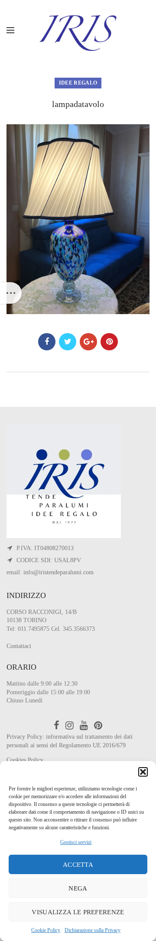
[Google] (88, 341)
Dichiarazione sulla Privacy (92, 930)
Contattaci (18, 646)
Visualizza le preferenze (78, 912)
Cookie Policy (45, 930)
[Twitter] (67, 341)
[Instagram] (69, 725)
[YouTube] (84, 725)
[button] (143, 772)
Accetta (78, 864)
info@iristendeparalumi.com (58, 572)
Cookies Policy (24, 760)
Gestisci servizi (75, 842)
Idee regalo (78, 83)
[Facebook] (46, 341)
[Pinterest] (109, 341)
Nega (77, 888)
